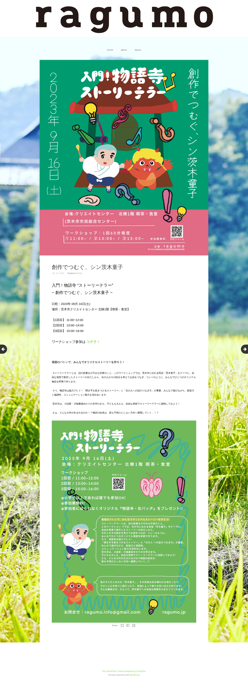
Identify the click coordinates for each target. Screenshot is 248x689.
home (110, 49)
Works (79, 273)
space (138, 49)
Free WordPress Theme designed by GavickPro (124, 671)
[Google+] (134, 625)
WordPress (135, 675)
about (124, 49)
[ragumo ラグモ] (124, 18)
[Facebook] (128, 625)
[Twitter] (122, 625)
